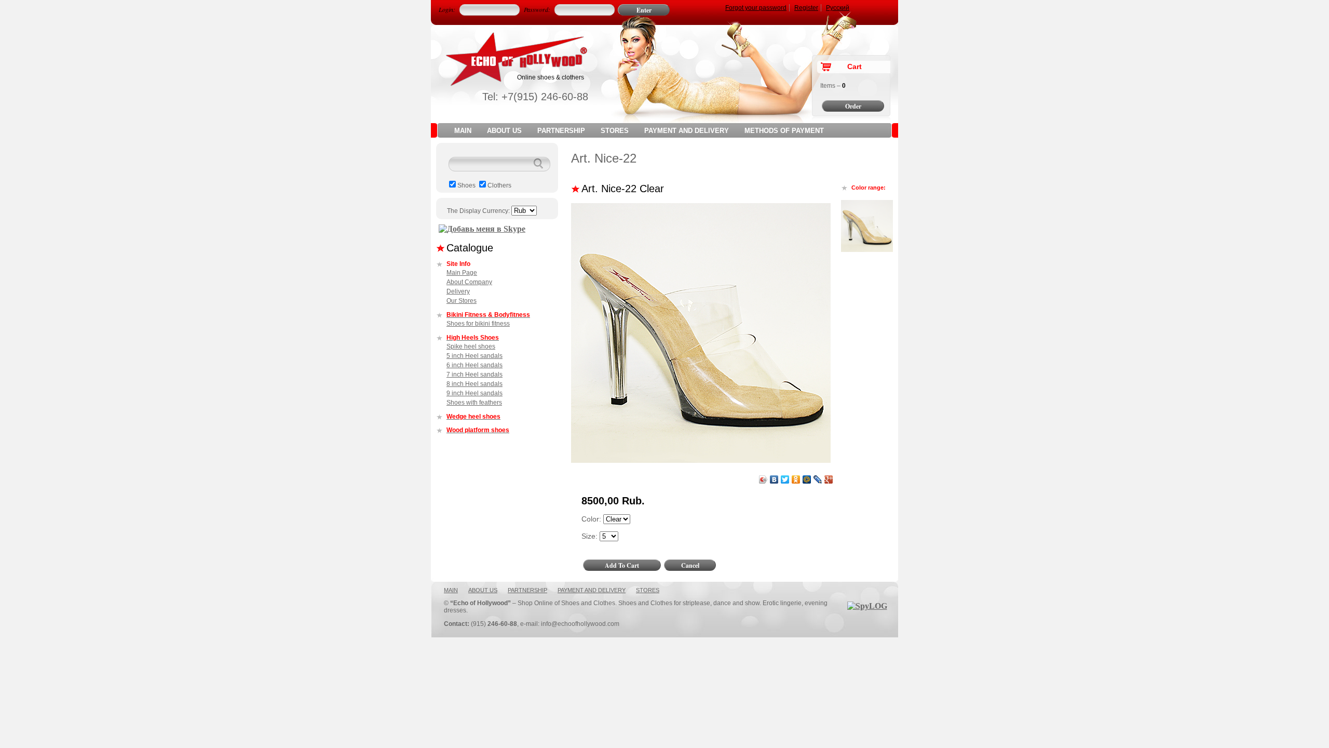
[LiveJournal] (817, 479)
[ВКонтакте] (774, 479)
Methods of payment (784, 131)
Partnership (561, 131)
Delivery (458, 291)
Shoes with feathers (474, 402)
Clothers (499, 185)
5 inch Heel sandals (474, 355)
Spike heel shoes (470, 346)
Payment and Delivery (686, 131)
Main (462, 131)
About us (504, 131)
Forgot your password (755, 7)
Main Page (461, 272)
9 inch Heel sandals (474, 393)
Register (806, 7)
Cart (854, 66)
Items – (833, 85)
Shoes (466, 185)
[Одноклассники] (796, 479)
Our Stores (461, 300)
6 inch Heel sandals (474, 365)
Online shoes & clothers (550, 77)
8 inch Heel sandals (474, 384)
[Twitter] (785, 479)
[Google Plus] (828, 479)
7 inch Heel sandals (474, 374)
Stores (615, 131)
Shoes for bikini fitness (478, 323)
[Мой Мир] (807, 479)
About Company (469, 282)
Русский (837, 7)
